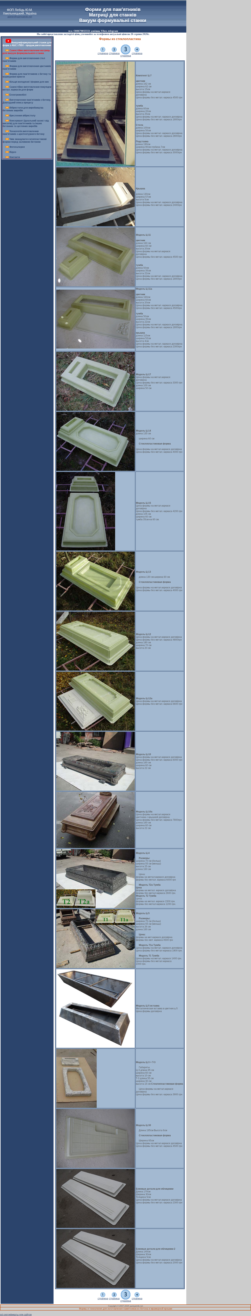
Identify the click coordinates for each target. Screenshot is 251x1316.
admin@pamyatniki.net (19, 16)
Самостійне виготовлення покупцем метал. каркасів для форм (27, 88)
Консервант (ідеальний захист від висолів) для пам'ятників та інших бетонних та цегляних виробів (26, 123)
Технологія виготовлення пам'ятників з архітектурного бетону (24, 132)
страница (103, 53)
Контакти (14, 157)
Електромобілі (17, 94)
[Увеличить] (95, 165)
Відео (12, 152)
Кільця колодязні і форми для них (29, 81)
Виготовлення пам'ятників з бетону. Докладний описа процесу (27, 101)
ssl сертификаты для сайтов (16, 1314)
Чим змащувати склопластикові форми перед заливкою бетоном (24, 140)
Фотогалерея (17, 147)
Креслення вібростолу (22, 115)
